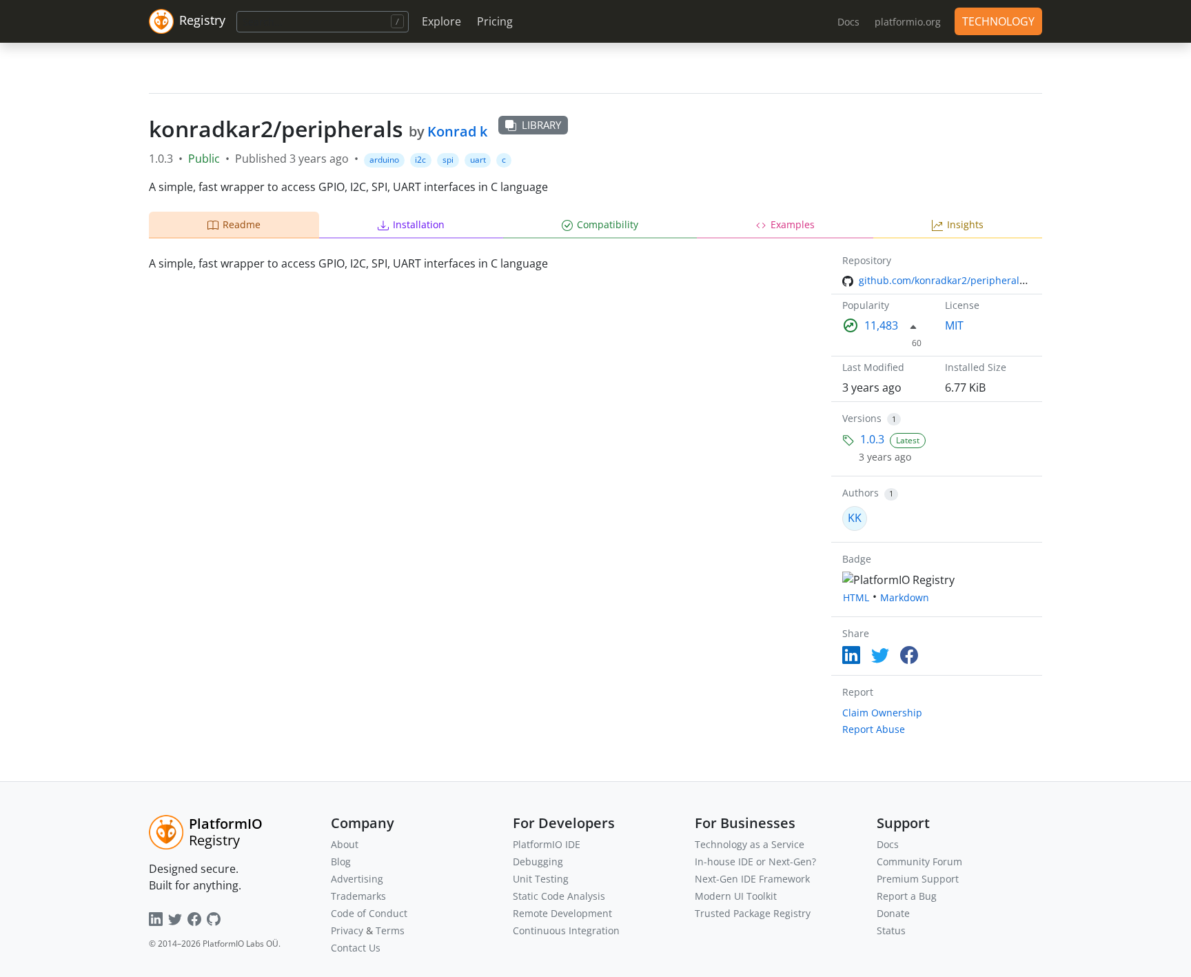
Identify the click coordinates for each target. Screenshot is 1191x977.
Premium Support (918, 878)
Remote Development (562, 913)
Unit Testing (541, 878)
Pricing (495, 21)
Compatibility (607, 224)
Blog (341, 861)
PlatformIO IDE (546, 844)
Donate (893, 913)
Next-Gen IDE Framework (752, 878)
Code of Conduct (369, 913)
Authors (860, 492)
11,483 (881, 325)
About (344, 844)
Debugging (538, 861)
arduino (384, 159)
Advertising (357, 878)
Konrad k (457, 131)
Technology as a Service (749, 844)
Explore (441, 21)
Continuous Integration (566, 930)
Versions (862, 418)
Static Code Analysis (559, 896)
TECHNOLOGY (998, 21)
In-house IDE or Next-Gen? (755, 861)
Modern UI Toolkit (736, 896)
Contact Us (355, 947)
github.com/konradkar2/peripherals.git (949, 280)
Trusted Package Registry (753, 913)
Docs (888, 844)
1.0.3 (872, 439)
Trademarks (358, 896)
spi (448, 159)
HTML (856, 597)
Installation (419, 224)
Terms (390, 930)
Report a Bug (907, 896)
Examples (793, 224)
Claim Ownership (882, 712)
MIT (954, 325)
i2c (420, 159)
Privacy (347, 930)
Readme (242, 224)
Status (891, 930)
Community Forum (919, 861)
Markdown (904, 597)
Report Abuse (873, 729)
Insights (965, 224)
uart (478, 159)
